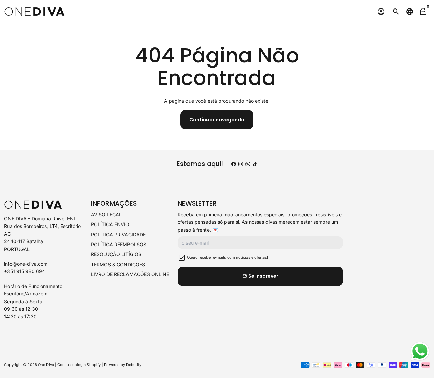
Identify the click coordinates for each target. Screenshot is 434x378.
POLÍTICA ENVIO (110, 224)
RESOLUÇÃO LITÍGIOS (116, 254)
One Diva (46, 364)
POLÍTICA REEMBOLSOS (118, 244)
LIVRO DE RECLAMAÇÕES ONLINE (130, 274)
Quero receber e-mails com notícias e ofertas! (227, 257)
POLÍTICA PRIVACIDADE (118, 234)
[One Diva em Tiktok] (255, 164)
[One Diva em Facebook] (233, 164)
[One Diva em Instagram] (240, 164)
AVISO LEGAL (106, 214)
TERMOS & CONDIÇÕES (118, 264)
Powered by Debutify (122, 364)
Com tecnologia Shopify (79, 364)
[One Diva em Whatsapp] (247, 164)
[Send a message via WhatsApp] (420, 351)
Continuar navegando (216, 119)
